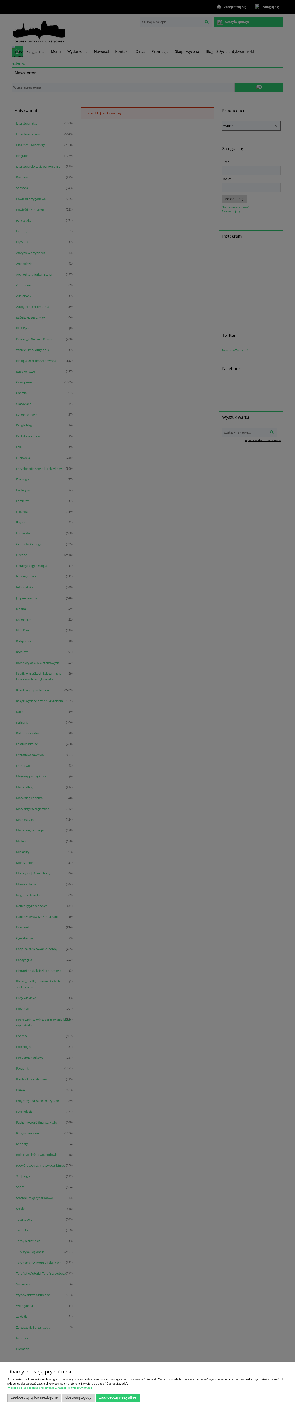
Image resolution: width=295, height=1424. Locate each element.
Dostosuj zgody (78, 1397)
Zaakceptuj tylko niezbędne (34, 1397)
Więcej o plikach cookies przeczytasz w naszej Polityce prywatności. (50, 1388)
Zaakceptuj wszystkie (117, 1397)
